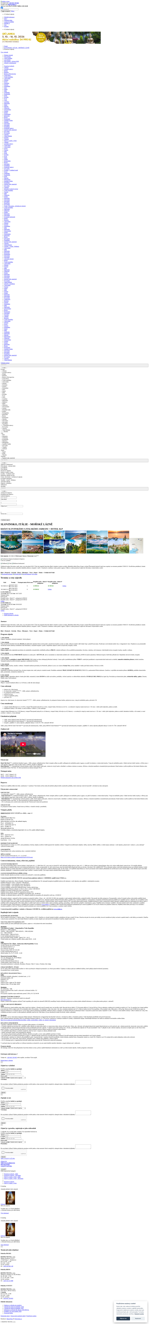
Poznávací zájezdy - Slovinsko (12, 1175)
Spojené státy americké (10, 130)
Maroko (6, 106)
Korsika (6, 97)
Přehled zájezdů (8, 55)
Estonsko (6, 83)
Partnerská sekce (5, 1316)
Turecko (6, 134)
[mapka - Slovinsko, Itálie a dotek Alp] (136, 553)
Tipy (5, 25)
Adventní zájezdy (9, 259)
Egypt (5, 81)
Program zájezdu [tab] (8, 613)
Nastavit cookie (139, 1314)
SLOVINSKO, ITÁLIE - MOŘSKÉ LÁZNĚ (16, 47)
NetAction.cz (18, 1319)
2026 (22, 1306)
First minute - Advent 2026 (11, 61)
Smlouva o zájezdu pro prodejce (13, 1305)
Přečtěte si (7, 23)
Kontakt (6, 26)
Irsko (5, 88)
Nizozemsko (7, 109)
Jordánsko (7, 92)
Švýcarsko (7, 133)
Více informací (5, 1213)
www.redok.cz (46, 904)
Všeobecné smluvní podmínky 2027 (14, 1308)
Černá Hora (7, 75)
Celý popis (34, 574)
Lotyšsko (6, 102)
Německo (6, 108)
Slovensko (7, 123)
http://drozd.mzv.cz (6, 999)
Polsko (6, 112)
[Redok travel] (5, 1)
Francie (6, 84)
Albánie (6, 67)
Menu (12, 11)
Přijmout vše (123, 1318)
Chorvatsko (7, 78)
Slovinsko (7, 125)
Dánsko (6, 80)
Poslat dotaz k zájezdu (7, 1060)
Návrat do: (3, 513)
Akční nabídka (8, 58)
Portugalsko (7, 114)
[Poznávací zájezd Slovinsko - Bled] (54, 553)
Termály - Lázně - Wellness (11, 246)
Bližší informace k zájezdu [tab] (11, 615)
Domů (6, 46)
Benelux (6, 72)
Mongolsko (7, 179)
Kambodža (7, 94)
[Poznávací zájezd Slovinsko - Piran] (11, 553)
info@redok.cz (12, 4)
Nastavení (138, 1318)
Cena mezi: (4, 499)
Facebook (9, 574)
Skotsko (6, 122)
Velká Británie (8, 136)
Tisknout (28, 574)
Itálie (5, 91)
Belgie (6, 70)
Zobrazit (3, 1204)
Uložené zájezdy (9, 14)
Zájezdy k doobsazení (10, 63)
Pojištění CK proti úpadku (11, 1311)
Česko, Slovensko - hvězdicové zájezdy (15, 206)
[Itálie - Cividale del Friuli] (119, 553)
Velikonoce (7, 299)
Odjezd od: (4, 506)
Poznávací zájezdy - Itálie (11, 1174)
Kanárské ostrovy (9, 128)
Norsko (6, 111)
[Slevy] (51, 43)
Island (5, 89)
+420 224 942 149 (8, 1266)
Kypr (5, 98)
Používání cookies (31, 1316)
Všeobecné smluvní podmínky (12, 1306)
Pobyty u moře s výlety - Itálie (12, 1177)
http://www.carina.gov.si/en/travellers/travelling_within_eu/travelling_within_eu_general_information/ (28, 1020)
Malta (5, 105)
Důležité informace (9, 17)
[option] (5, 368)
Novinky (6, 315)
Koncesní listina (8, 1313)
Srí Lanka (6, 131)
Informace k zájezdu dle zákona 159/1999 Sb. (16, 1310)
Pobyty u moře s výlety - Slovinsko (13, 1178)
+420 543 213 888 (8, 1280)
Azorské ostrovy (8, 69)
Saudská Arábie (8, 120)
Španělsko (7, 126)
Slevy (5, 18)
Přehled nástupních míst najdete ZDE (11, 777)
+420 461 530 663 (12, 1057)
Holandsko (7, 86)
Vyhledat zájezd (5, 363)
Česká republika (8, 77)
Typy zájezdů (4, 52)
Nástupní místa (8, 20)
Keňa (5, 95)
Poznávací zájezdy (9, 66)
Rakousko (7, 116)
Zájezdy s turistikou (9, 283)
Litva (5, 100)
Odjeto (64, 586)
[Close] (3, 1169)
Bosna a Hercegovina (10, 74)
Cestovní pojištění (9, 22)
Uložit (19, 574)
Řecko (6, 117)
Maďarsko (7, 103)
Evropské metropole (9, 217)
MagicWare (10, 1319)
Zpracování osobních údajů (18, 1316)
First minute (7, 56)
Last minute (7, 60)
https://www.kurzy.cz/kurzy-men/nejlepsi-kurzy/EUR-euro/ (17, 857)
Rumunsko (7, 119)
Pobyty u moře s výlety (10, 140)
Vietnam (6, 139)
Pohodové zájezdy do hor (11, 189)
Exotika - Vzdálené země (11, 170)
